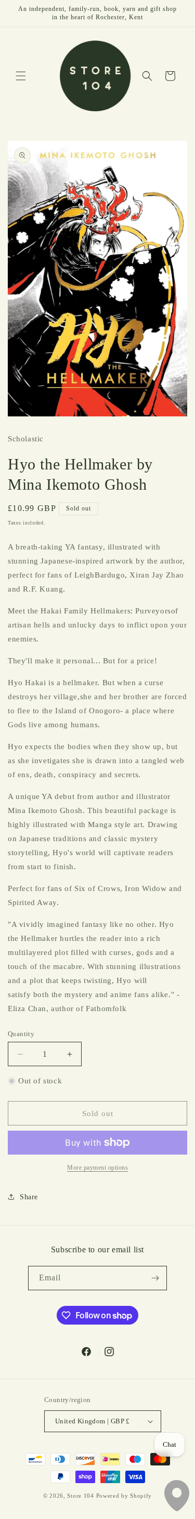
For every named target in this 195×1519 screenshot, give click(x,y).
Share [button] (29, 1197)
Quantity (21, 1034)
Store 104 (80, 1495)
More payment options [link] (97, 1167)
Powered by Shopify (124, 1495)
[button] (20, 75)
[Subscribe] (155, 1278)
